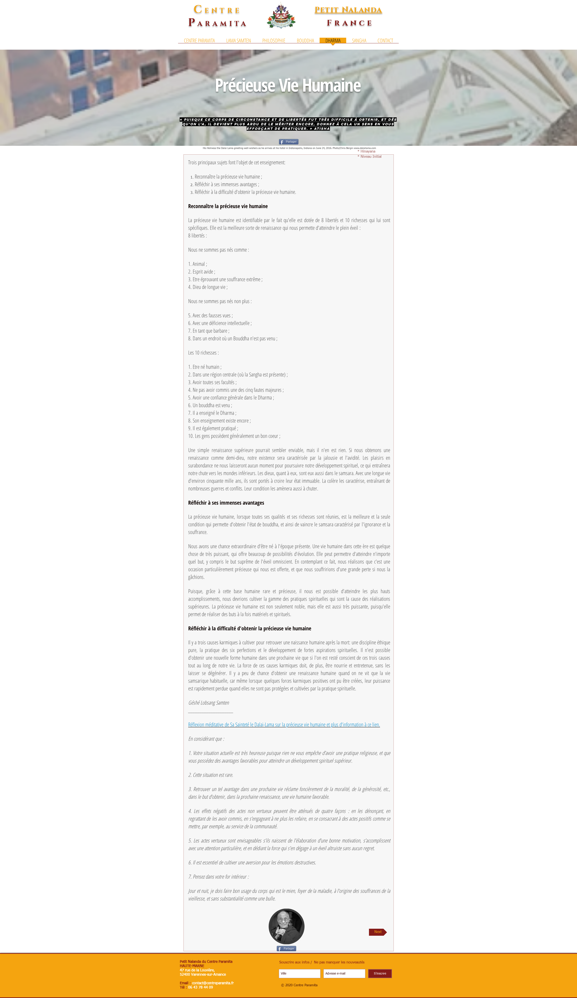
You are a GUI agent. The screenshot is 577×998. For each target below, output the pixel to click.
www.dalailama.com (365, 148)
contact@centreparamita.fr (213, 983)
